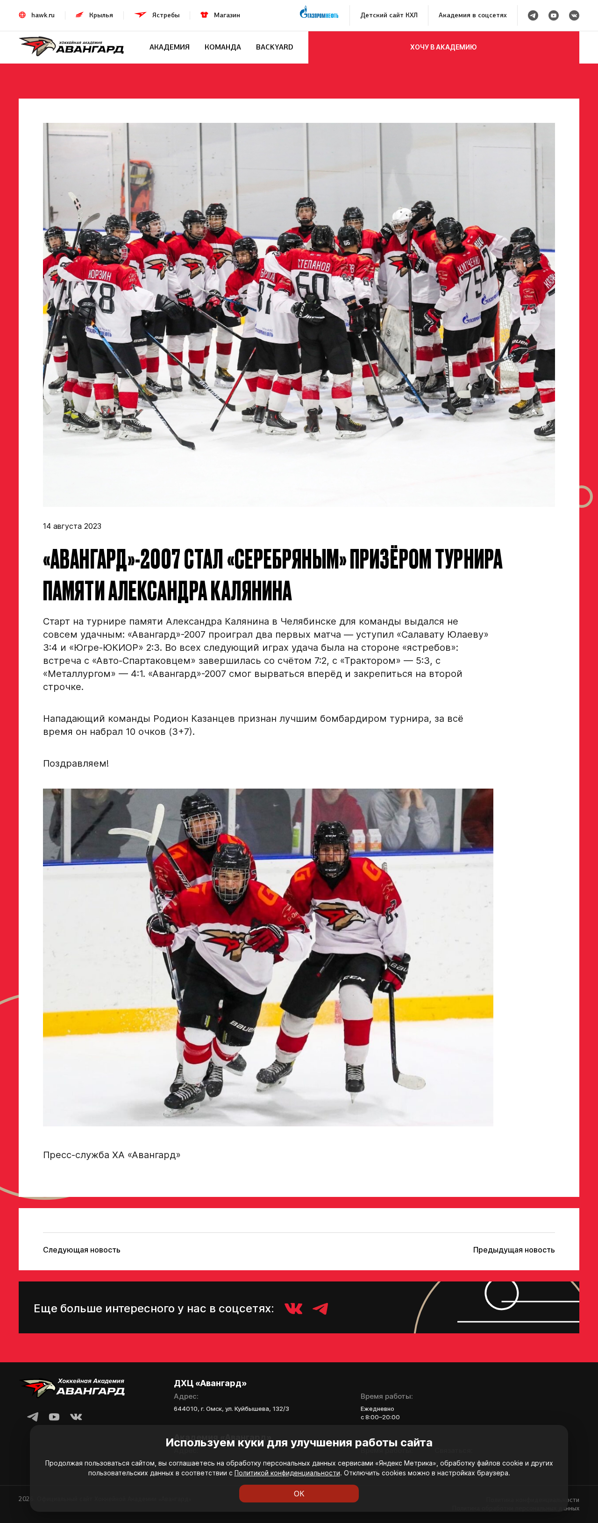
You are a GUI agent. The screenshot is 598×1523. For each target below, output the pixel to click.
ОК (299, 1493)
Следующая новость (82, 1249)
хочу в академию (443, 47)
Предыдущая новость (514, 1249)
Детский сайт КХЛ (389, 15)
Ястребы (165, 15)
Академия (170, 47)
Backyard (274, 47)
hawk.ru (43, 15)
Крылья (101, 15)
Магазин (227, 15)
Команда (223, 47)
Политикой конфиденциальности (287, 1473)
